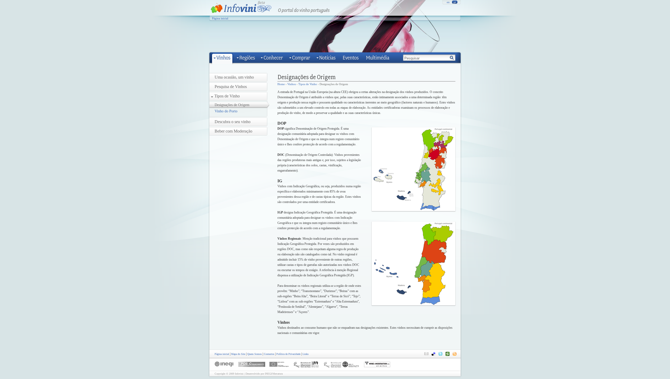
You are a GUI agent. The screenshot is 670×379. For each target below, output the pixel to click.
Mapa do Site (238, 354)
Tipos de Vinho (227, 96)
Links (306, 354)
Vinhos (291, 84)
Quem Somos (254, 354)
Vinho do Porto (226, 111)
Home (281, 84)
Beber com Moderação (233, 131)
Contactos (269, 354)
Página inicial (220, 18)
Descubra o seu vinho (232, 121)
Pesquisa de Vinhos (231, 86)
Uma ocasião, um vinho (234, 77)
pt (455, 2)
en (448, 2)
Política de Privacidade (288, 354)
